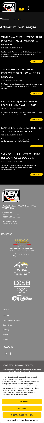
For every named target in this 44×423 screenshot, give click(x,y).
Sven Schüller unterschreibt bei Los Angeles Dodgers (20, 155)
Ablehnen (22, 408)
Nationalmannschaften (11, 320)
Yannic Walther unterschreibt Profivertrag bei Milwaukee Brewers (21, 41)
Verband (6, 316)
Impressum (34, 420)
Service (5, 335)
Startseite (5, 19)
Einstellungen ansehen (22, 415)
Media (5, 339)
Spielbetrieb (7, 325)
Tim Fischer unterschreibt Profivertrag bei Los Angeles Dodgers (20, 73)
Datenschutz (24, 420)
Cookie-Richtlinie (12, 420)
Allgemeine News (16, 48)
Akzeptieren (22, 401)
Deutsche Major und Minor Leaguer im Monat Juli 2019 (19, 103)
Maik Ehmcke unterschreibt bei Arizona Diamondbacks (21, 129)
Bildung (6, 330)
